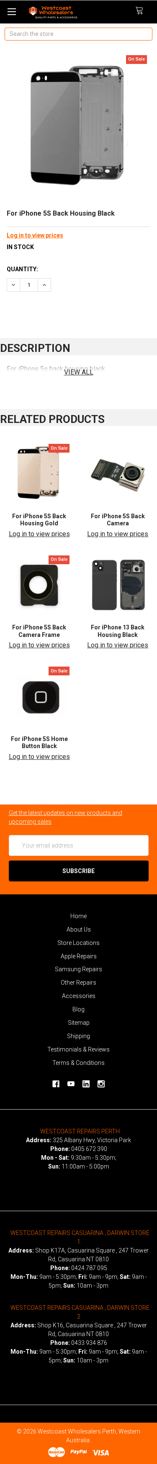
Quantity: (22, 269)
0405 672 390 (89, 1149)
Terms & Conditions (78, 1062)
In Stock (20, 247)
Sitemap (79, 1022)
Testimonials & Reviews (78, 1049)
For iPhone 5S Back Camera (118, 520)
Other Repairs (78, 982)
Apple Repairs (79, 956)
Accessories (78, 996)
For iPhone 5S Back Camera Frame (39, 631)
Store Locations (78, 943)
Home (78, 916)
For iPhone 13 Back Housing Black (117, 631)
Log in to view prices (35, 235)
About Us (79, 929)
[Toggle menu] (11, 11)
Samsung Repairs (78, 969)
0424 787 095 (89, 1268)
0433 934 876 (89, 1342)
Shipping (78, 1036)
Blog (78, 1009)
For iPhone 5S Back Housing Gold (39, 520)
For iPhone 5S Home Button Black (39, 743)
